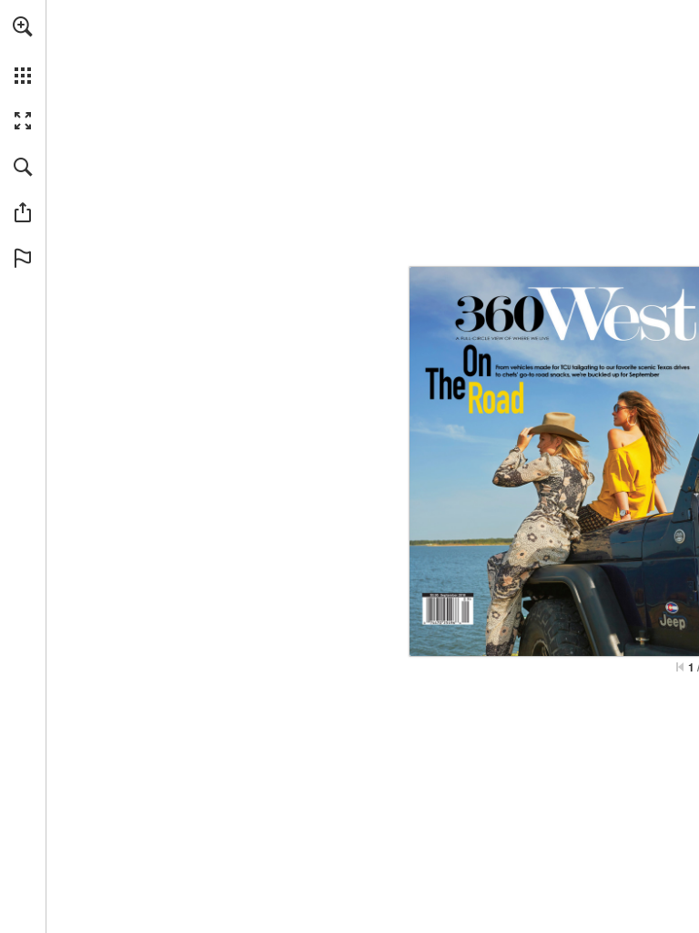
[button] (23, 26)
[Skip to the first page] (680, 667)
